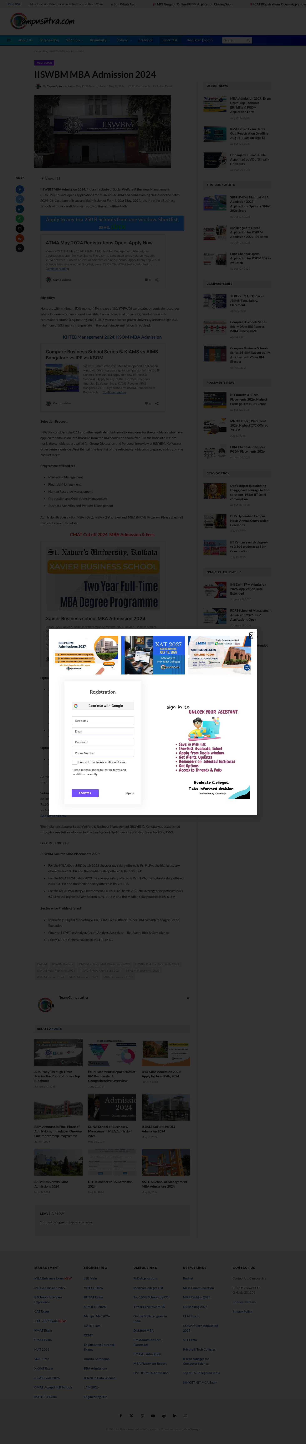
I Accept (84, 762)
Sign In (130, 793)
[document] (153, 722)
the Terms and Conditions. (108, 762)
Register (85, 793)
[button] (251, 635)
